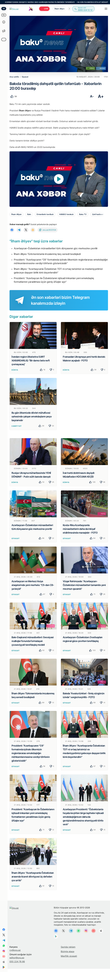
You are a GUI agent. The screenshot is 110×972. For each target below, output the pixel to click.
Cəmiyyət (17, 426)
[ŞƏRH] (84, 559)
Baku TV (83, 214)
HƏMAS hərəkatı (66, 214)
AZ (4, 9)
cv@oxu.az (15, 950)
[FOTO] (84, 503)
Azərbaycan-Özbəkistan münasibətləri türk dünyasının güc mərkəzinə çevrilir (56, 248)
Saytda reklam (68, 947)
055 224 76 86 (17, 961)
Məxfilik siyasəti (69, 956)
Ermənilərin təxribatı (45, 214)
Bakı (29, 214)
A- (92, 96)
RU (4, 15)
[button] (69, 8)
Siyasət (16, 538)
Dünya (15, 370)
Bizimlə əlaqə (67, 951)
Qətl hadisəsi (97, 214)
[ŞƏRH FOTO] (33, 616)
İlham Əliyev (16, 214)
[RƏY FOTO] (33, 503)
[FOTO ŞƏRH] (33, 559)
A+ (101, 96)
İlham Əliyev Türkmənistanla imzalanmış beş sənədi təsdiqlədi (47, 254)
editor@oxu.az (17, 957)
